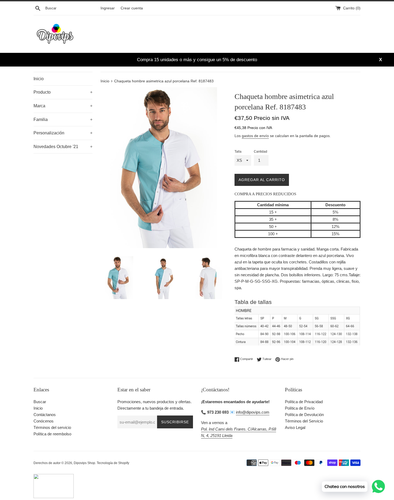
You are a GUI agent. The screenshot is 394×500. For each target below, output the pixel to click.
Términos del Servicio (304, 421)
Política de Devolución (304, 414)
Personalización (63, 133)
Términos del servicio (52, 427)
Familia (63, 119)
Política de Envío (299, 408)
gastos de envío (255, 136)
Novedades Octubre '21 (63, 146)
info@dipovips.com (252, 412)
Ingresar (108, 8)
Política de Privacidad (304, 401)
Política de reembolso (52, 434)
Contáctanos (45, 414)
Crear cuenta (132, 8)
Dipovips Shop (84, 463)
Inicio (39, 78)
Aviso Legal (295, 427)
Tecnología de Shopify (113, 463)
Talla (238, 151)
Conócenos (44, 421)
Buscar (40, 401)
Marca (63, 106)
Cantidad (260, 151)
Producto (63, 92)
